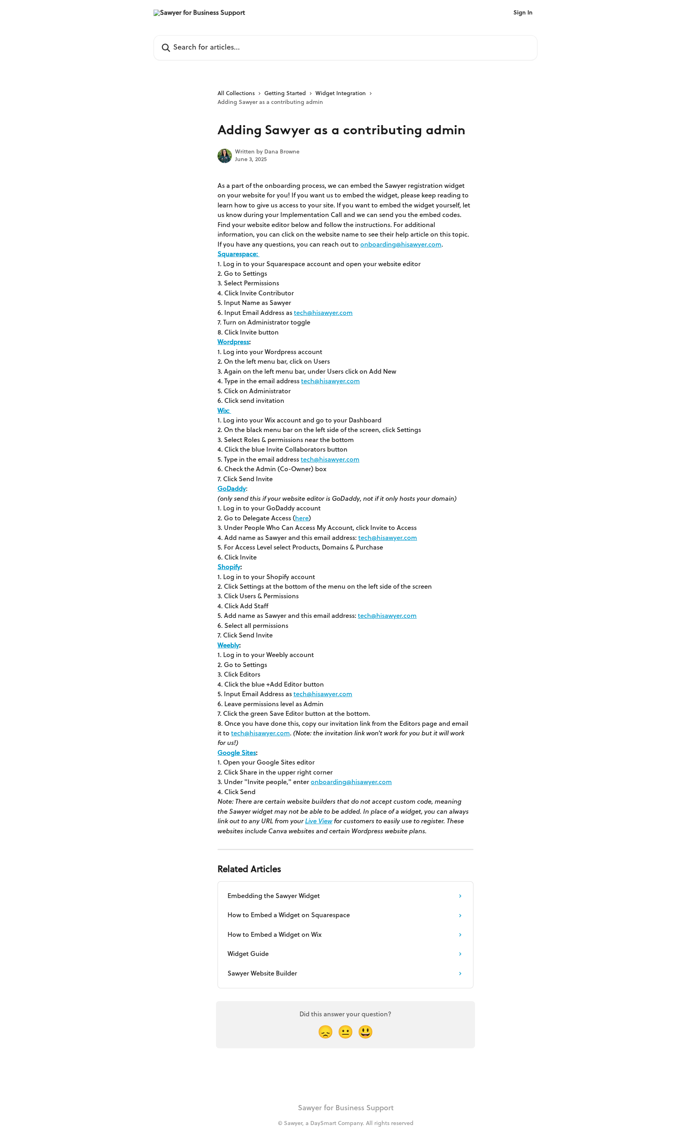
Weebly (228, 645)
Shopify (229, 567)
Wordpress (233, 342)
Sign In (523, 13)
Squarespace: (239, 254)
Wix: (224, 411)
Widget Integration (341, 93)
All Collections (236, 93)
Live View (318, 821)
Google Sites (237, 753)
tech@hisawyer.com (323, 313)
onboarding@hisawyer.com (400, 245)
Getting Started (285, 93)
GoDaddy (232, 489)
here (302, 518)
